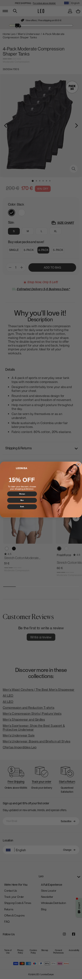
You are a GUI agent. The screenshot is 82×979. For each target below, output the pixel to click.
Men (22, 500)
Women (22, 494)
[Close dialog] (78, 464)
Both (22, 506)
